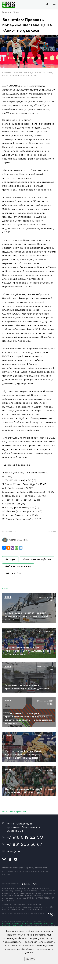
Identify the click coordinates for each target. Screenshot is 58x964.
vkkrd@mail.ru (15, 851)
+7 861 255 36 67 (24, 844)
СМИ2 (6, 588)
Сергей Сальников (18, 540)
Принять (30, 958)
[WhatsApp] (16, 548)
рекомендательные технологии (17, 923)
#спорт (10, 559)
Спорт (16, 12)
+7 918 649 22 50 (25, 837)
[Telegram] (20, 548)
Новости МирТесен (14, 811)
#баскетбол (13, 573)
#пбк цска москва (18, 566)
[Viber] (12, 548)
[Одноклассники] (8, 548)
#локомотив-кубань (37, 559)
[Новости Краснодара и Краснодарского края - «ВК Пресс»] (8, 4)
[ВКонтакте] (4, 548)
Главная (6, 12)
